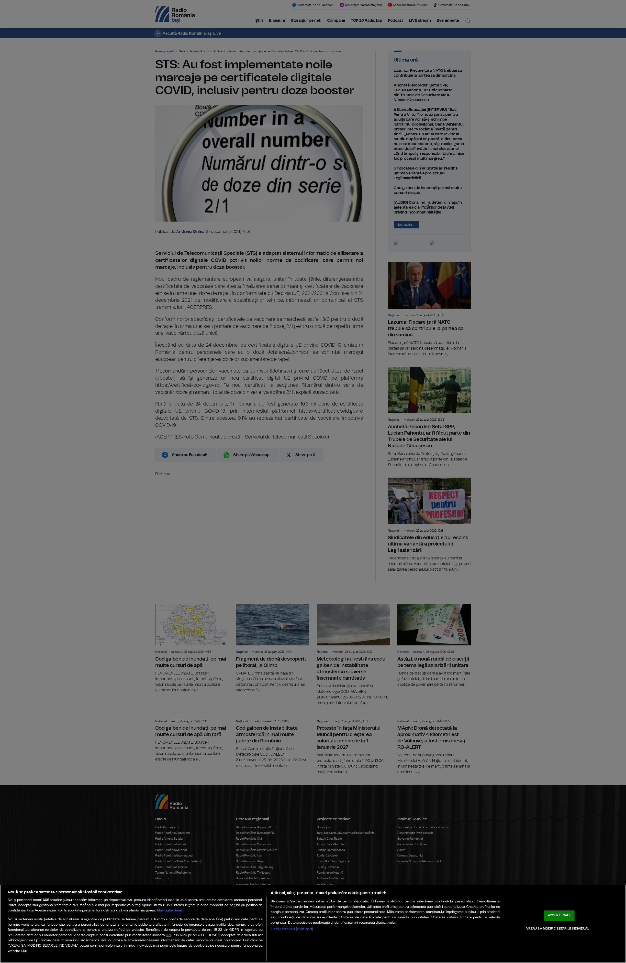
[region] (313, 924)
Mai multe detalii (170, 910)
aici (168, 935)
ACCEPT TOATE (559, 915)
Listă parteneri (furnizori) (292, 929)
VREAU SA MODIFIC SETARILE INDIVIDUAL (557, 928)
